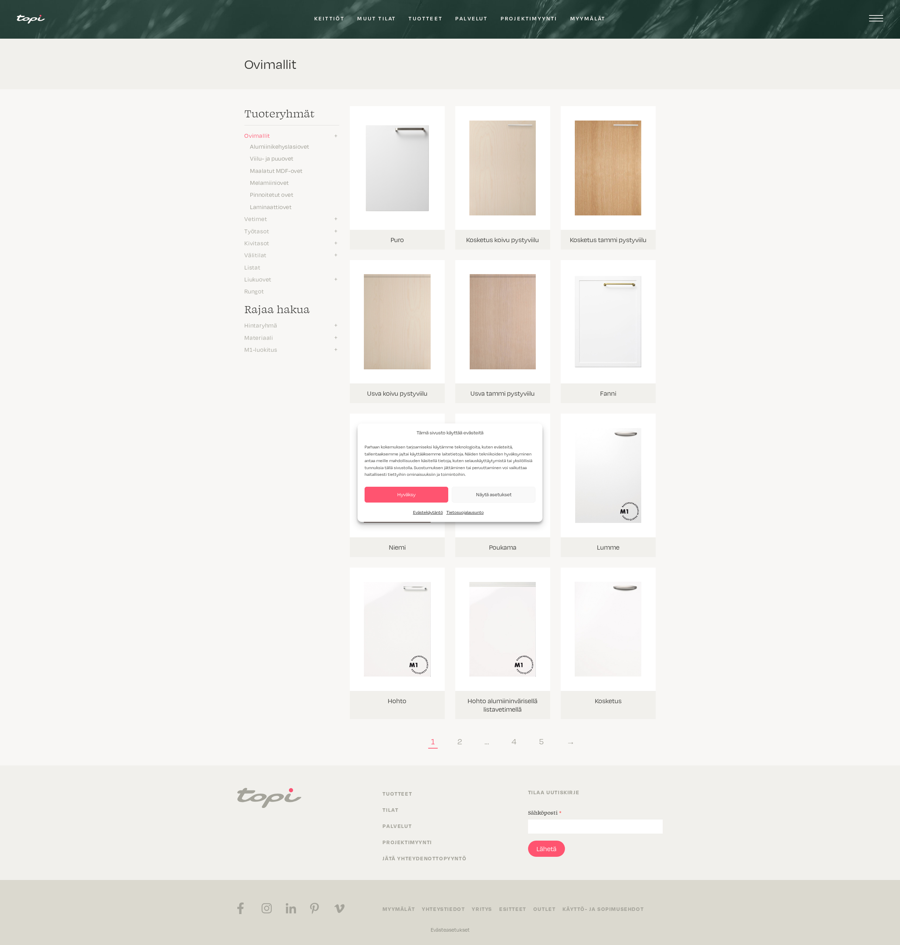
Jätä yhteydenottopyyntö (424, 858)
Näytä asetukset (494, 494)
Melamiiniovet (269, 182)
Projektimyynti (529, 18)
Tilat (390, 810)
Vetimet (255, 218)
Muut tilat (376, 18)
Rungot (254, 291)
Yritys (482, 909)
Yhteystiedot (443, 909)
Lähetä (546, 849)
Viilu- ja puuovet (272, 158)
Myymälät (588, 18)
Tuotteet (426, 18)
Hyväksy (406, 494)
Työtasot (256, 231)
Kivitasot (256, 243)
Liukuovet (257, 279)
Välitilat (255, 255)
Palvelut (471, 18)
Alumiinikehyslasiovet (279, 146)
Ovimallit (257, 135)
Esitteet (512, 909)
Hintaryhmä (260, 325)
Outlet (544, 909)
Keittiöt (329, 18)
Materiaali (258, 337)
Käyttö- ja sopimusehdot (603, 909)
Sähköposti (544, 812)
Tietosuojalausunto (465, 512)
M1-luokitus (260, 349)
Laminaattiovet (270, 207)
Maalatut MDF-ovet (276, 170)
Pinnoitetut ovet (271, 194)
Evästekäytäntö (428, 512)
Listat (252, 267)
